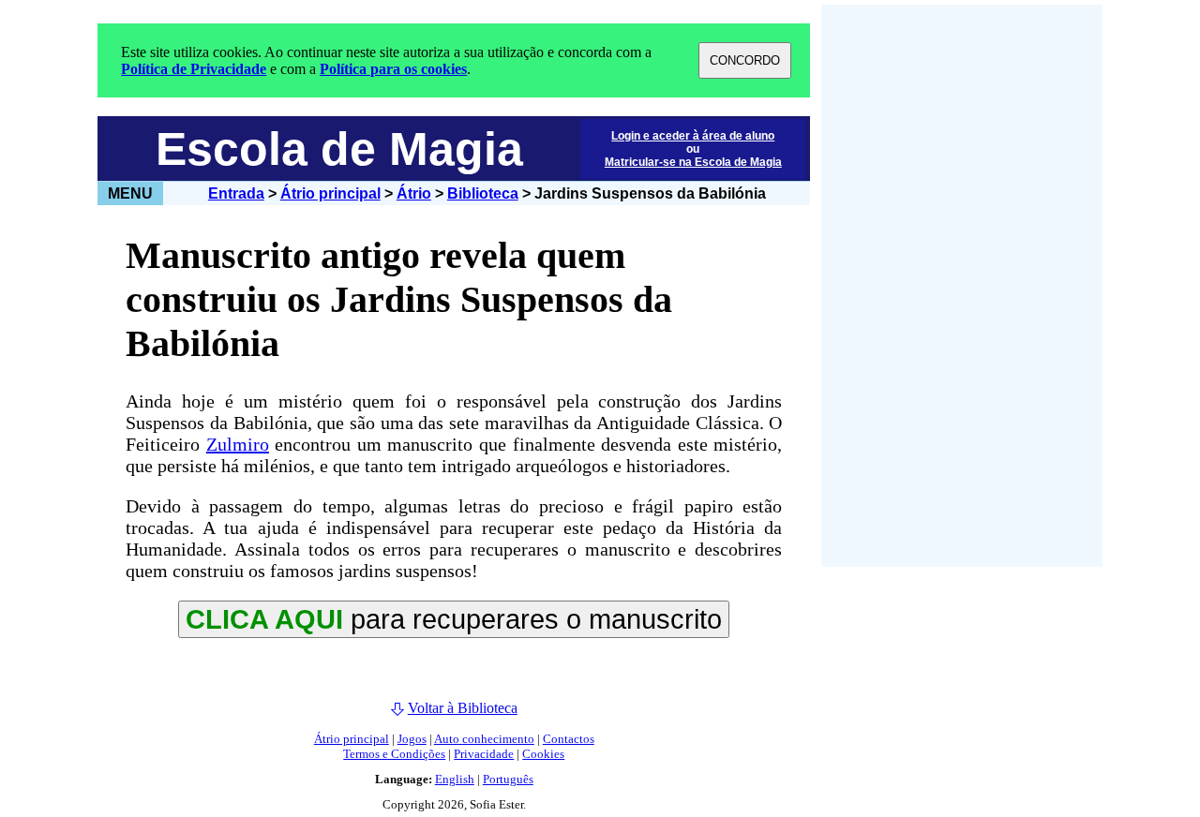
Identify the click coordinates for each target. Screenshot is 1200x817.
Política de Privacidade (193, 69)
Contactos (568, 739)
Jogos (412, 739)
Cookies (543, 754)
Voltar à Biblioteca (463, 708)
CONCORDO (745, 60)
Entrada (236, 193)
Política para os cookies (393, 69)
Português (508, 779)
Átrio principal (330, 193)
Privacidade (484, 754)
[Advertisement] (961, 286)
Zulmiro (237, 444)
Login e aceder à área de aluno (692, 135)
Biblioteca (482, 193)
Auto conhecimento (484, 739)
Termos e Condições (394, 754)
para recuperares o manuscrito (454, 618)
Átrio (414, 193)
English (454, 779)
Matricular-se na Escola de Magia (693, 162)
